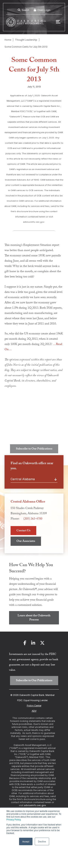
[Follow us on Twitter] (42, 644)
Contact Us (23, 530)
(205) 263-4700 (32, 519)
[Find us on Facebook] (25, 644)
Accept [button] (25, 841)
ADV (34, 710)
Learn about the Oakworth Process (34, 618)
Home (8, 39)
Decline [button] (42, 841)
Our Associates (25, 541)
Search (25, 10)
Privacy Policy (13, 819)
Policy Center (34, 705)
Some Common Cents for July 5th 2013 (26, 46)
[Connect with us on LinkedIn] (33, 644)
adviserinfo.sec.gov (35, 805)
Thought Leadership (26, 39)
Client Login (43, 10)
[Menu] (58, 22)
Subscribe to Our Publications (34, 449)
